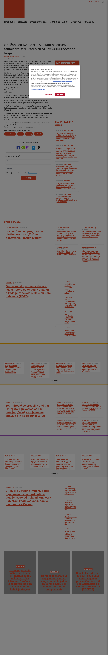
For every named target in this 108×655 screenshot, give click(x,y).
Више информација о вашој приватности (62, 81)
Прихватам (60, 94)
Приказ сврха (48, 94)
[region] (54, 82)
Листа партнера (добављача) (38, 89)
